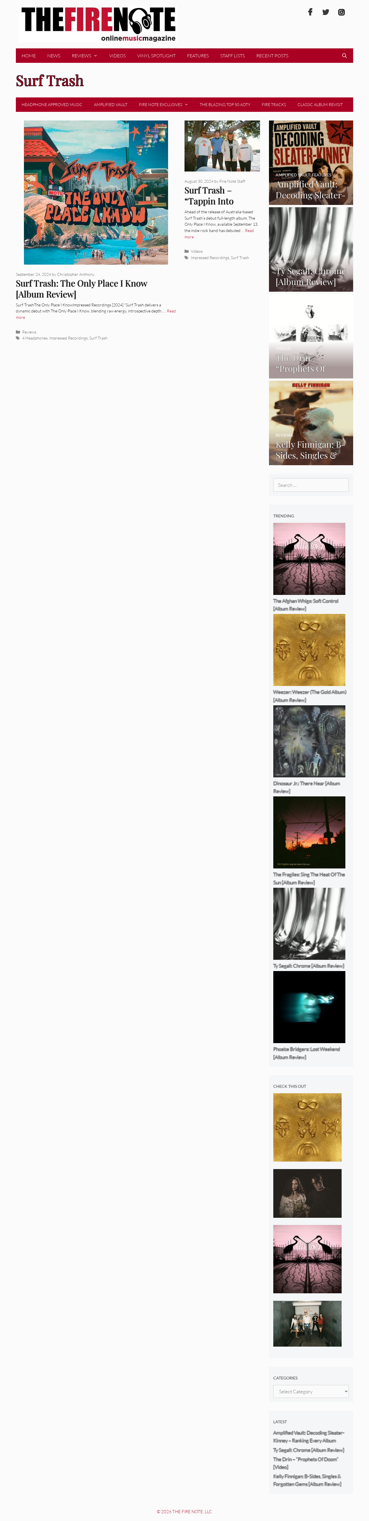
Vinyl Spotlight (156, 56)
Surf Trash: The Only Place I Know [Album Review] (81, 288)
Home (29, 56)
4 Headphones (35, 338)
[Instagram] (341, 12)
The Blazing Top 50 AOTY (225, 104)
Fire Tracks (274, 104)
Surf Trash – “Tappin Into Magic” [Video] (212, 201)
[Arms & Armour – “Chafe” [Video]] (307, 1214)
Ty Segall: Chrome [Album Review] (308, 1450)
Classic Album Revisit (320, 104)
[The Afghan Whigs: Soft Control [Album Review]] (307, 1289)
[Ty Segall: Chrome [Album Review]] (311, 287)
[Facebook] (310, 12)
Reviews (81, 56)
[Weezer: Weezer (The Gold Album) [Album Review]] (307, 1158)
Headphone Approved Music (52, 104)
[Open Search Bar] (344, 55)
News (53, 56)
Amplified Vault (110, 104)
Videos (117, 56)
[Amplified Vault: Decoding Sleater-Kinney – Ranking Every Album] (311, 201)
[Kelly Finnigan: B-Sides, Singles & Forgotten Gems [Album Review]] (311, 461)
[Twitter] (325, 12)
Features (198, 56)
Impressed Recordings (68, 338)
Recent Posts (272, 56)
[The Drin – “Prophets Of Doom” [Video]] (311, 374)
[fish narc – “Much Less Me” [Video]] (307, 1342)
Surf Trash (98, 338)
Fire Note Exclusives (160, 104)
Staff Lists (232, 56)
